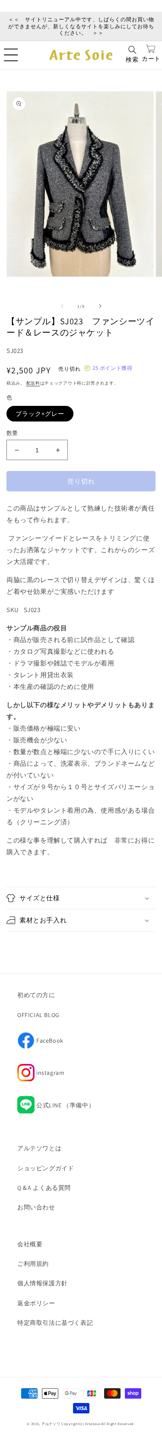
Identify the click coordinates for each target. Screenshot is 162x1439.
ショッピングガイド (45, 1168)
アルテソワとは (39, 1148)
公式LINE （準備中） (65, 1105)
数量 (12, 433)
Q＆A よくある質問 (44, 1188)
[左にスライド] (62, 306)
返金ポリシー (36, 1303)
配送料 (33, 383)
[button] (10, 55)
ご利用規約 (33, 1264)
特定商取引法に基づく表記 (55, 1323)
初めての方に (36, 995)
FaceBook (40, 1043)
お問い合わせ (36, 1207)
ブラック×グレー (40, 414)
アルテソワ (50, 1423)
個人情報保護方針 (42, 1283)
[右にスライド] (100, 306)
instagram (40, 1075)
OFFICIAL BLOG (38, 1015)
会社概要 (29, 1244)
